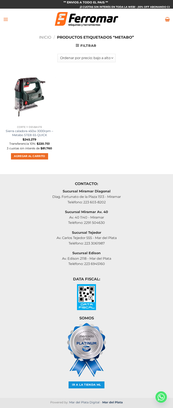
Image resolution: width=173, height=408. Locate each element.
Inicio (45, 37)
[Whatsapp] (161, 397)
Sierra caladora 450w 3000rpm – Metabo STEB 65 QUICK (29, 133)
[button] (5, 19)
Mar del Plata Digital (84, 402)
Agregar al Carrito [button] (29, 156)
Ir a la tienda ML (86, 384)
